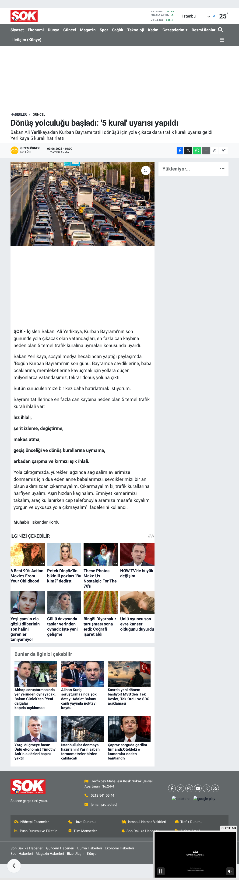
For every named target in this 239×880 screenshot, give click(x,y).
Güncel (69, 30)
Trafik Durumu (191, 822)
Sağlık (117, 30)
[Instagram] (189, 788)
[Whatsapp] (206, 788)
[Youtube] (198, 788)
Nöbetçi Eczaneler (34, 822)
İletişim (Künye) (26, 39)
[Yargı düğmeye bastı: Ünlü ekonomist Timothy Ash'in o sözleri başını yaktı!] (35, 728)
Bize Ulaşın (75, 854)
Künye (91, 854)
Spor (104, 30)
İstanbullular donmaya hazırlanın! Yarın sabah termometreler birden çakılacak (80, 752)
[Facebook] (172, 788)
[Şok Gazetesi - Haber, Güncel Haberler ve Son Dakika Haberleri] (24, 16)
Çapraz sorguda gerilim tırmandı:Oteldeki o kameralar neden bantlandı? (127, 752)
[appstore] (180, 799)
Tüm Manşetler (85, 831)
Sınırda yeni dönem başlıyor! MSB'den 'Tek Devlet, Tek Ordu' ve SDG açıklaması (128, 697)
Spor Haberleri (22, 854)
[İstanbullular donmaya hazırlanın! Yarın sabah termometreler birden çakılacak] (82, 728)
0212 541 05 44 (102, 795)
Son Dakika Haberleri (143, 831)
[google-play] (204, 799)
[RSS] (215, 788)
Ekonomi (36, 30)
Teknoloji (135, 30)
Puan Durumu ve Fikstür (38, 831)
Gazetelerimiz (175, 30)
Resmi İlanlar (203, 30)
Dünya (53, 30)
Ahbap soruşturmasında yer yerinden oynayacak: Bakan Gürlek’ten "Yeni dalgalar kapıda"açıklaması (35, 699)
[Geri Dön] (14, 866)
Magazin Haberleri (50, 854)
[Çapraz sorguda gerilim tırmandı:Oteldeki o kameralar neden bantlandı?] (129, 728)
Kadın (153, 30)
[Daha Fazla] (206, 150)
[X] (180, 788)
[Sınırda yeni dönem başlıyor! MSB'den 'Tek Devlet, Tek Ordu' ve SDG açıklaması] (129, 673)
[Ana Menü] (221, 40)
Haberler (19, 114)
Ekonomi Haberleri (119, 848)
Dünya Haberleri (89, 848)
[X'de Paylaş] (188, 150)
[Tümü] (222, 168)
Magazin (88, 30)
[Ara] (221, 30)
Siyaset (17, 30)
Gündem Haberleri (60, 848)
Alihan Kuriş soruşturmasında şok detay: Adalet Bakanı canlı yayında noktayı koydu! (79, 699)
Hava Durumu (84, 822)
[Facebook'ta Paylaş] (180, 150)
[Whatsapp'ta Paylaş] (197, 150)
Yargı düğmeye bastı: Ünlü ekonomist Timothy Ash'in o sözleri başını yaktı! (35, 752)
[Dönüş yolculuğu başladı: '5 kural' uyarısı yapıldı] (83, 204)
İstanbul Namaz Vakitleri (147, 822)
